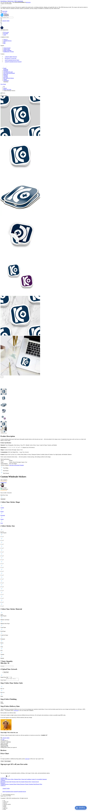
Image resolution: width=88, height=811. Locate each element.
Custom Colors (6, 49)
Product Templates (7, 50)
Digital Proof (3, 677)
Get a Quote (3, 84)
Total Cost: (4, 743)
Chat (3, 739)
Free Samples (22, 781)
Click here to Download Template (16, 465)
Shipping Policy (17, 779)
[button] (44, 25)
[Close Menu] (2, 28)
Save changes (7, 761)
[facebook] (2, 65)
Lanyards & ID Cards (8, 71)
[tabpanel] (44, 675)
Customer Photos (12, 784)
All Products (6, 80)
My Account (6, 32)
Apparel (5, 79)
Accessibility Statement (42, 779)
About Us (5, 39)
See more (3, 499)
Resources (3, 783)
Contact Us (33, 779)
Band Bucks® (36, 784)
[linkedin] (7, 776)
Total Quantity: (4, 740)
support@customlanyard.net (20, 791)
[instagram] (5, 65)
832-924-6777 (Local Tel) (10, 58)
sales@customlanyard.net (7, 791)
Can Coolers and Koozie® (9, 73)
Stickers (5, 88)
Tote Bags (5, 75)
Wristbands (5, 70)
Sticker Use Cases (7, 89)
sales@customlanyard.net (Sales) (12, 60)
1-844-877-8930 (5, 737)
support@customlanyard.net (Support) (13, 61)
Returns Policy (28, 781)
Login (4, 34)
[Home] (4, 86)
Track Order (9, 781)
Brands (4, 68)
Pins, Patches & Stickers (8, 78)
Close (2, 761)
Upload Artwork (6, 47)
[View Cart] (1, 24)
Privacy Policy (11, 779)
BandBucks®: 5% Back (8, 51)
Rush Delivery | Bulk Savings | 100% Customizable (12, 1)
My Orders (5, 33)
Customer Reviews (7, 40)
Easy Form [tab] (6, 672)
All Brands (5, 69)
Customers (3, 780)
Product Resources (21, 784)
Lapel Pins (5, 76)
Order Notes (3, 680)
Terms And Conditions (26, 779)
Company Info (4, 778)
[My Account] (1, 22)
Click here (16, 710)
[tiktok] (8, 65)
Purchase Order (15, 781)
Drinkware (5, 74)
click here (27, 758)
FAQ (4, 42)
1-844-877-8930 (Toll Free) (11, 56)
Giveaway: (6, 742)
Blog (4, 43)
